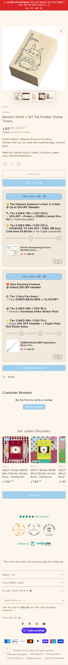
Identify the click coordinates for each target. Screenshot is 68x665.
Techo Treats (28, 650)
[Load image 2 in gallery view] (26, 96)
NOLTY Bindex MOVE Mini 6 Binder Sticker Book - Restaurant (15, 473)
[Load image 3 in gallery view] (34, 96)
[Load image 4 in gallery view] (41, 96)
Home (5, 107)
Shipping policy (33, 658)
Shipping (6, 132)
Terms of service (15, 658)
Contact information (54, 658)
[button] (34, 368)
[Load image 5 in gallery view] (49, 96)
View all (34, 495)
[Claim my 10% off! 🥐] (64, 600)
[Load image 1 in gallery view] (18, 96)
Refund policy (36, 654)
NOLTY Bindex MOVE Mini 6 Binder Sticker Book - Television (43, 473)
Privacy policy (54, 654)
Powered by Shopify (17, 654)
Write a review (34, 406)
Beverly (6, 112)
